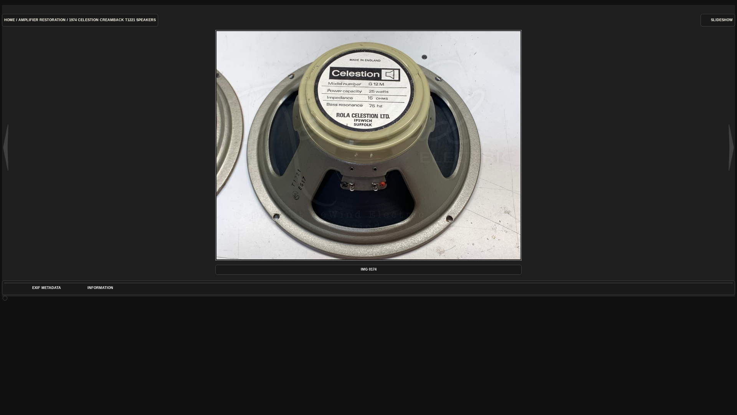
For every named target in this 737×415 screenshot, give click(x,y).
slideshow (722, 20)
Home (9, 20)
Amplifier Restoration (42, 20)
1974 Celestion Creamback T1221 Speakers (112, 20)
